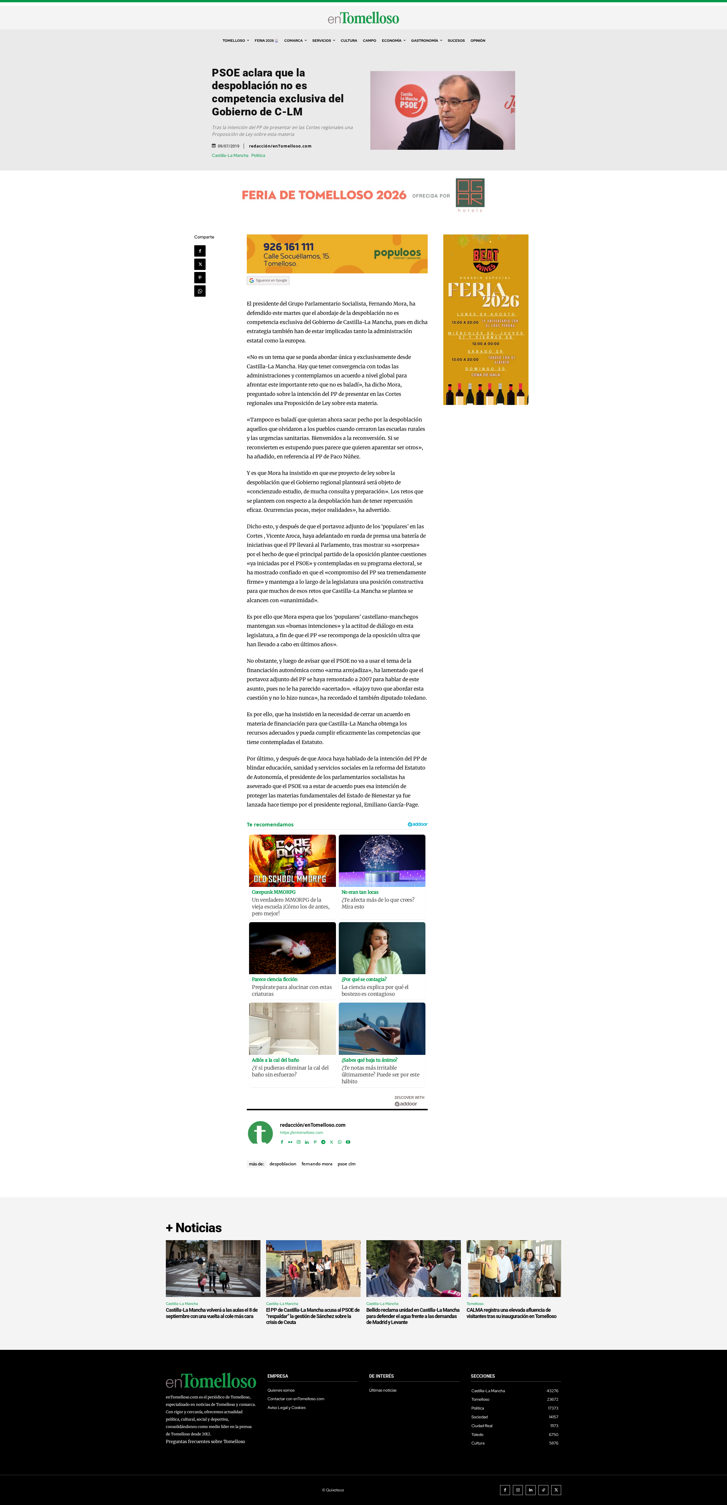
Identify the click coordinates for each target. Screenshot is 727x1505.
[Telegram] (323, 1141)
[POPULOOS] (337, 271)
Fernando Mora (317, 1164)
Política (258, 155)
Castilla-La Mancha (230, 155)
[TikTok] (543, 1490)
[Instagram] (298, 1141)
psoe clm (347, 1164)
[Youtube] (348, 1141)
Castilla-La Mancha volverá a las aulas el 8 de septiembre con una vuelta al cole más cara (212, 1313)
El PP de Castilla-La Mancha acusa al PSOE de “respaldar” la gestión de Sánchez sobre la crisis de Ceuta (313, 1316)
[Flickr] (290, 1141)
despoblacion (283, 1164)
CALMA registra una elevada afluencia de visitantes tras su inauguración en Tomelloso (511, 1313)
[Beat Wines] (485, 403)
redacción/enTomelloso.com (280, 146)
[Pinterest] (200, 277)
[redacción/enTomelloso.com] (260, 1133)
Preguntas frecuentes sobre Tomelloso (205, 1441)
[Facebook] (200, 251)
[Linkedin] (307, 1141)
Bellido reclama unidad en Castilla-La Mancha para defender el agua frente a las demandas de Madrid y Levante (412, 1316)
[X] (200, 264)
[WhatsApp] (200, 291)
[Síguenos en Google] (268, 290)
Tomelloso (475, 1303)
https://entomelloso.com (301, 1132)
